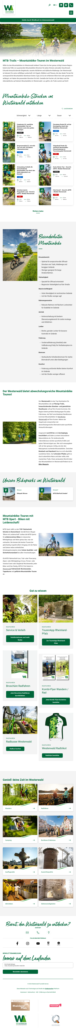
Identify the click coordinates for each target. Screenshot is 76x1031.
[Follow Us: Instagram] (27, 943)
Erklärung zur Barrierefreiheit (47, 992)
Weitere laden (38, 211)
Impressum (23, 992)
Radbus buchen (15, 749)
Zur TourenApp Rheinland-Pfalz (55, 642)
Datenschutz (31, 992)
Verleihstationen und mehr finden (20, 638)
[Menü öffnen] (71, 13)
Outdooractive (49, 988)
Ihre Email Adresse (9, 964)
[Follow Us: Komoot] (58, 943)
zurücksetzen (68, 108)
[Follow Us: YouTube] (38, 943)
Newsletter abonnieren (20, 972)
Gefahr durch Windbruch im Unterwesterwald (38, 20)
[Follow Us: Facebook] (17, 943)
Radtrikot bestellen (52, 755)
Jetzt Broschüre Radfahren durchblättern (20, 694)
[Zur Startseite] (9, 9)
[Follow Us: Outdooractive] (48, 943)
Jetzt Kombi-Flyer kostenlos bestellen (56, 701)
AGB (37, 992)
